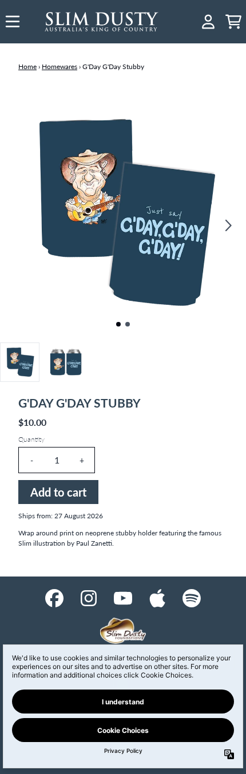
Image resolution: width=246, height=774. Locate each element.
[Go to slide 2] (127, 324)
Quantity (31, 439)
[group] (19, 362)
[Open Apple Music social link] (157, 598)
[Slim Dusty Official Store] (102, 21)
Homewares (59, 66)
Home (27, 66)
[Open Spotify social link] (191, 598)
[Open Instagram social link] (88, 598)
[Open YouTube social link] (123, 598)
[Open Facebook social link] (54, 598)
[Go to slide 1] (118, 324)
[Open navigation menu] (12, 21)
